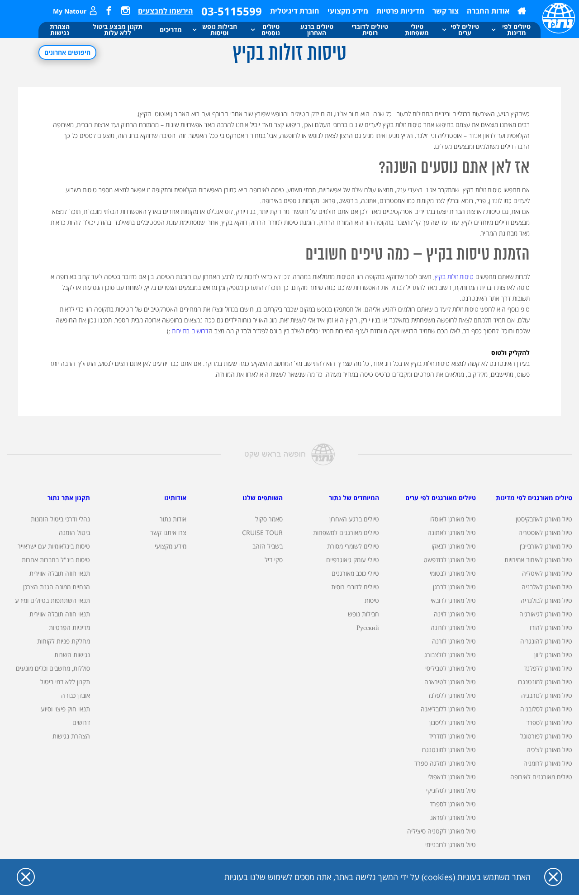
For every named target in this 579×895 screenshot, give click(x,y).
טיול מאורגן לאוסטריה (545, 532)
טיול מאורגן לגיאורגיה (545, 614)
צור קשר (445, 11)
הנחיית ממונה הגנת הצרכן (56, 586)
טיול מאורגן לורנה (454, 641)
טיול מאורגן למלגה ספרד (445, 763)
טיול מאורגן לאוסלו (453, 519)
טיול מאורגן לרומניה (547, 763)
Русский (367, 627)
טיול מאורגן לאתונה (451, 532)
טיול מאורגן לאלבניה (547, 586)
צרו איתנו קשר (168, 532)
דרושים (81, 722)
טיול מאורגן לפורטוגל (546, 736)
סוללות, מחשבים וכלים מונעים (53, 668)
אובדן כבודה (75, 695)
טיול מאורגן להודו (551, 627)
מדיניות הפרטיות (69, 627)
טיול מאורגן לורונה (453, 627)
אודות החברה (488, 11)
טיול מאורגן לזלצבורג (450, 654)
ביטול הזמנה (74, 532)
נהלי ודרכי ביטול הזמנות (60, 519)
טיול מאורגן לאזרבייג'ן (546, 546)
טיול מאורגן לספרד (549, 722)
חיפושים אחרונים (67, 52)
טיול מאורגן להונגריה (546, 641)
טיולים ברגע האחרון (354, 519)
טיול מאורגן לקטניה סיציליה (441, 831)
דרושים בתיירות (190, 331)
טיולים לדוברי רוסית (355, 586)
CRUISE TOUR (262, 532)
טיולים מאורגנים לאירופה (541, 776)
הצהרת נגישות (71, 736)
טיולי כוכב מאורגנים (355, 573)
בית (521, 11)
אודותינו (175, 497)
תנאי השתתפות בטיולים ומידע (52, 600)
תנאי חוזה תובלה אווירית (59, 573)
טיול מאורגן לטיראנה (450, 681)
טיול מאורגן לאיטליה (547, 573)
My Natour (69, 11)
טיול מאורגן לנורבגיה (546, 695)
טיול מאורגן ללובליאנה (448, 709)
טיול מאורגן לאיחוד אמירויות (538, 559)
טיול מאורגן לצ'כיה (549, 749)
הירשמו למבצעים (165, 11)
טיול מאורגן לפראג (453, 817)
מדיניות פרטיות (400, 11)
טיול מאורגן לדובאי (453, 600)
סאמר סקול (269, 519)
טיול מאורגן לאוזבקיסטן (544, 519)
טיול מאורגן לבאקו (454, 546)
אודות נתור (173, 519)
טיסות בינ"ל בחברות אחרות (56, 559)
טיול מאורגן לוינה (455, 614)
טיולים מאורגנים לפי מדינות (534, 497)
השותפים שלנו (262, 497)
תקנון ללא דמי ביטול (65, 681)
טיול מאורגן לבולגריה (546, 600)
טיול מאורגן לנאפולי (451, 776)
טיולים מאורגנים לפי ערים (440, 497)
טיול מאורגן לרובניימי (450, 844)
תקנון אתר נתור (68, 497)
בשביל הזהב (267, 546)
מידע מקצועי (347, 11)
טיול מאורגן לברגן (454, 586)
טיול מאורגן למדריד (452, 736)
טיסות (372, 600)
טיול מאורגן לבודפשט (449, 559)
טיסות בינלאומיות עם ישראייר (54, 546)
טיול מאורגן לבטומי (453, 573)
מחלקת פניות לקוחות (63, 641)
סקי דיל (274, 559)
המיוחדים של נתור (354, 497)
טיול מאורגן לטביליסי (450, 668)
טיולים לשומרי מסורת (353, 546)
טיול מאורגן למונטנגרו (545, 681)
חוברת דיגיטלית (294, 11)
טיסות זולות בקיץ (454, 276)
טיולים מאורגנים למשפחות (346, 532)
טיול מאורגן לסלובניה (546, 709)
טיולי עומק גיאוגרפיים (352, 559)
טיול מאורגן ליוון (553, 654)
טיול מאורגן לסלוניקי (451, 790)
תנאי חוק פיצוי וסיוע (65, 709)
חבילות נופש (363, 614)
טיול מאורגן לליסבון (452, 722)
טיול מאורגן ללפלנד (548, 668)
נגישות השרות (72, 654)
